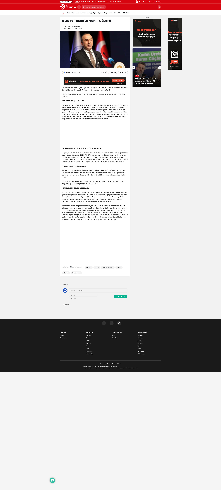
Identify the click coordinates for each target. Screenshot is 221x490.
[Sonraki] (159, 67)
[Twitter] (111, 323)
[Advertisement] (95, 134)
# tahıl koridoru (76, 273)
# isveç (97, 267)
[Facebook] (104, 323)
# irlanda (88, 267)
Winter (115, 366)
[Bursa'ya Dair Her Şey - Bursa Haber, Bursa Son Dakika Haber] (68, 7)
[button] (159, 7)
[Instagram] (119, 323)
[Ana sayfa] (63, 13)
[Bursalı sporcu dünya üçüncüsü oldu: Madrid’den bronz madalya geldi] (147, 67)
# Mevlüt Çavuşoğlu (107, 267)
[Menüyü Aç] (79, 7)
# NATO (119, 267)
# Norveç (65, 273)
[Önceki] (134, 67)
